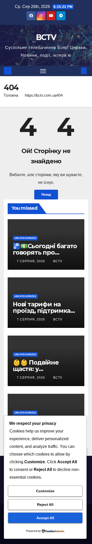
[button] (76, 70)
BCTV (46, 37)
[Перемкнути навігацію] (43, 71)
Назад (46, 194)
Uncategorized (25, 238)
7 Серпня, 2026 (31, 261)
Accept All (45, 518)
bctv (57, 261)
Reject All (45, 504)
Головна (11, 95)
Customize (45, 491)
